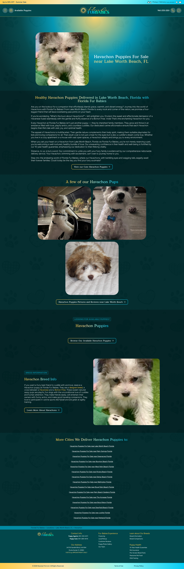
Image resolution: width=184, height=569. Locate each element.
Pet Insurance (134, 550)
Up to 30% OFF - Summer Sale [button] (14, 2)
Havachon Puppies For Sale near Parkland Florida (92, 518)
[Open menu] (5, 10)
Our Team (101, 547)
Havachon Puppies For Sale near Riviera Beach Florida (92, 472)
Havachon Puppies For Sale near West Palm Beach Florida (92, 467)
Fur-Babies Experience (108, 533)
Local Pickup (102, 539)
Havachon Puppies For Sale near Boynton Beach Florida (92, 461)
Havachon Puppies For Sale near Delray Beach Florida (92, 477)
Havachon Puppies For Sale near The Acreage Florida (92, 497)
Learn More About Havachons (42, 410)
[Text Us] (178, 10)
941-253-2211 (164, 10)
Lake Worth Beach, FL (64, 528)
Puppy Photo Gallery (105, 544)
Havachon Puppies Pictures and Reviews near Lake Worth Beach (91, 302)
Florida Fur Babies (38, 528)
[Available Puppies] (11, 10)
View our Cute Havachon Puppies (91, 167)
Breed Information (136, 536)
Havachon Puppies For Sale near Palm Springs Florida (92, 451)
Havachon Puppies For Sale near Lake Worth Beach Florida (92, 446)
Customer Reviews (104, 541)
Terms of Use (118, 566)
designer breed (76, 387)
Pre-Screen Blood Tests (138, 553)
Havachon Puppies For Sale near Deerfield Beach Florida (92, 508)
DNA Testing (134, 558)
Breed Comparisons (136, 539)
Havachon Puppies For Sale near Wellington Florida (92, 482)
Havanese (44, 390)
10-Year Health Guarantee (138, 547)
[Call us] (172, 10)
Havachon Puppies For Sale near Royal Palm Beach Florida (92, 487)
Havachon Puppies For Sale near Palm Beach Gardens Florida (92, 492)
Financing (101, 536)
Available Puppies (22, 10)
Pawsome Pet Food (136, 555)
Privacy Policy (139, 566)
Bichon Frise (60, 390)
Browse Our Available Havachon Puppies (90, 340)
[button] (176, 2)
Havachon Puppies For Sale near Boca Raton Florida (92, 502)
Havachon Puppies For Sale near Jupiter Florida (92, 513)
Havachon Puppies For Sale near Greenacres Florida (92, 456)
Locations (50, 528)
